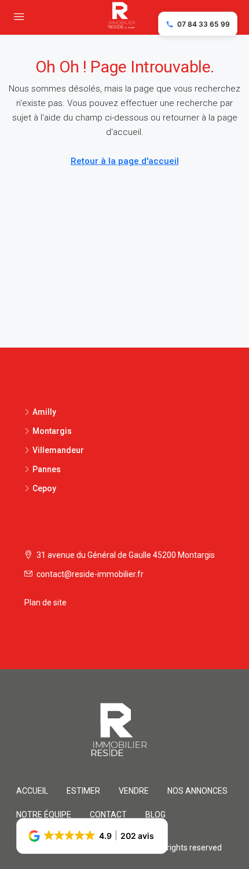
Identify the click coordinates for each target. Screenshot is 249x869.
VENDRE (134, 790)
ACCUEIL (32, 790)
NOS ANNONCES (197, 790)
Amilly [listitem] (44, 412)
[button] (92, 836)
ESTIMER (83, 790)
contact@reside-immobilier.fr (90, 574)
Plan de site (45, 602)
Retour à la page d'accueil (125, 161)
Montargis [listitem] (52, 431)
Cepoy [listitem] (44, 488)
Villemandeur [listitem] (58, 450)
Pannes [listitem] (46, 469)
